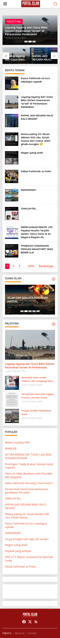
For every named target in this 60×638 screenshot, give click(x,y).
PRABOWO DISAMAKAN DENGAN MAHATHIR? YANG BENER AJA (37, 249)
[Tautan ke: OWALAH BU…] (11, 213)
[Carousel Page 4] (34, 311)
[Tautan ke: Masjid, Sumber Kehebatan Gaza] (12, 416)
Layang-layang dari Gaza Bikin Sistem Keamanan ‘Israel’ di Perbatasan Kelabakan (37, 101)
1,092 (31, 266)
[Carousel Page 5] (38, 311)
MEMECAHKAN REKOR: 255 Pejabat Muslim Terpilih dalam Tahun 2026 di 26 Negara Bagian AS (37, 232)
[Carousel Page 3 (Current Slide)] (34, 41)
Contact (32, 633)
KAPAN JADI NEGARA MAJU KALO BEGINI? (27, 32)
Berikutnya (46, 266)
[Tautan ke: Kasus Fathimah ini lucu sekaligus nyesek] (11, 83)
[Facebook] (24, 622)
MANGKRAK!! (28, 189)
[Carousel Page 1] (26, 41)
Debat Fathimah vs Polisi (36, 171)
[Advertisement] (31, 591)
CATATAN (13, 25)
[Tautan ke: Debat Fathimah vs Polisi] (11, 176)
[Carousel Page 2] (30, 41)
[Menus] (5, 4)
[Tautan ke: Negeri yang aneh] (11, 157)
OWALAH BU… (29, 208)
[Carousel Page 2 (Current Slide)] (26, 311)
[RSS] (36, 622)
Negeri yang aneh (32, 152)
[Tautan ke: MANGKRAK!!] (11, 195)
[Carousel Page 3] (30, 311)
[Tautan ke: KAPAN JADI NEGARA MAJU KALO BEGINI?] (11, 120)
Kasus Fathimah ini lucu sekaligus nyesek (35, 80)
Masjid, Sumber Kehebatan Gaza (36, 412)
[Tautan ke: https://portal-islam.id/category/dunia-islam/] (54, 279)
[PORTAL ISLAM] (30, 4)
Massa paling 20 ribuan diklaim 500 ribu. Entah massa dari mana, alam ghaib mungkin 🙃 (42, 57)
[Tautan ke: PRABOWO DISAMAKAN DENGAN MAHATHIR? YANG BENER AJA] (11, 250)
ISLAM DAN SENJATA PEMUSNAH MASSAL (28, 299)
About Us (19, 633)
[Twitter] (30, 622)
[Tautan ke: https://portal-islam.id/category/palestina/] (54, 324)
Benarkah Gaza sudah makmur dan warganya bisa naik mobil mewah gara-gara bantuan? (38, 379)
